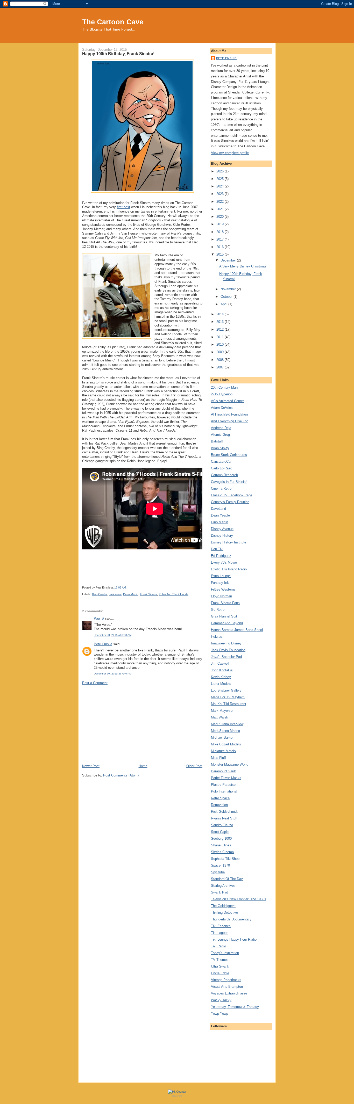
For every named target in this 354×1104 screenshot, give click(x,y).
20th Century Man (224, 387)
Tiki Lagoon (219, 933)
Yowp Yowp (219, 1013)
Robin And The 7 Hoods (173, 594)
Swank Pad (219, 892)
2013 (220, 322)
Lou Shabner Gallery (226, 690)
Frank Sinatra (148, 594)
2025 (220, 179)
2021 (220, 209)
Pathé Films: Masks (226, 778)
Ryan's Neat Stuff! (224, 818)
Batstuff (217, 441)
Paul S (99, 618)
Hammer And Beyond (227, 623)
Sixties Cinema (222, 852)
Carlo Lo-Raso (221, 468)
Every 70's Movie (224, 562)
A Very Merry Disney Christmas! (243, 266)
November (229, 289)
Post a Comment (95, 683)
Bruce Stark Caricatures (229, 455)
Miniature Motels (223, 751)
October (227, 297)
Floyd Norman (221, 596)
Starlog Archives (223, 886)
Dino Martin (219, 522)
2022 (220, 202)
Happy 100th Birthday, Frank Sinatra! (118, 53)
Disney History (222, 536)
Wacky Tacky (221, 1000)
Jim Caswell (220, 663)
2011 (220, 337)
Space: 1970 (220, 865)
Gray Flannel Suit (224, 616)
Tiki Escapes (221, 926)
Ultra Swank (220, 966)
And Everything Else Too (229, 421)
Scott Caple (220, 832)
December (229, 260)
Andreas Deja (221, 428)
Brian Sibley (220, 448)
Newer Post (91, 766)
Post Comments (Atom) (121, 775)
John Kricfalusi (222, 670)
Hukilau (216, 636)
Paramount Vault (223, 771)
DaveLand (218, 509)
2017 (220, 239)
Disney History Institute (228, 542)
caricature (115, 594)
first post (123, 207)
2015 (220, 254)
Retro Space (220, 798)
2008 (220, 360)
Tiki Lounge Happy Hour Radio (234, 939)
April (224, 304)
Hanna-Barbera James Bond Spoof (237, 630)
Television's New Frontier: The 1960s (238, 899)
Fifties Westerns (223, 589)
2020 (220, 217)
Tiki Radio (218, 946)
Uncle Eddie (220, 973)
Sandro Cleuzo (222, 825)
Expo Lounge (221, 576)
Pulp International (224, 791)
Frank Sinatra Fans (225, 603)
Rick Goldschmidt (224, 812)
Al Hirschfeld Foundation (229, 414)
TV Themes (220, 960)
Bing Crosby (99, 594)
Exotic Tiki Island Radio (229, 569)
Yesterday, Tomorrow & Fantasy (235, 1007)
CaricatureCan (221, 461)
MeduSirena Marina (225, 731)
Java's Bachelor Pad (226, 657)
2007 (220, 367)
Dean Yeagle (220, 515)
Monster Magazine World (229, 764)
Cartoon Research (224, 475)
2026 (220, 171)
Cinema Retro (221, 488)
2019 (220, 224)
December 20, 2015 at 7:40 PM (112, 673)
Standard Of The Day (227, 879)
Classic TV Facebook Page (231, 495)
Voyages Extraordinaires (229, 993)
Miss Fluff (218, 758)
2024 (220, 186)
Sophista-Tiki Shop (225, 859)
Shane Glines (221, 845)
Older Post (194, 766)
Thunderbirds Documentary (231, 919)
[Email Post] (127, 587)
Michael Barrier (222, 737)
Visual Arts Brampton (227, 987)
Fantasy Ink (220, 583)
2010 (220, 344)
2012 (220, 329)
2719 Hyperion (221, 394)
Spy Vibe (218, 872)
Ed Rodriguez (221, 556)
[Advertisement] (142, 724)
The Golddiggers (223, 906)
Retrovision (219, 805)
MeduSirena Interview (227, 724)
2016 (220, 247)
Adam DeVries (222, 408)
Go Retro (217, 610)
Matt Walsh (219, 717)
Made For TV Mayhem (228, 697)
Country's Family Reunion (230, 502)
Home (143, 766)
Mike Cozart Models (226, 744)
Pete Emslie (103, 644)
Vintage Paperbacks (226, 980)
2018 (220, 232)
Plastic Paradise (223, 785)
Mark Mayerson (222, 711)
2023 (220, 194)
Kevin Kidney (221, 677)
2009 (220, 352)
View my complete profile (230, 153)
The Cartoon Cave (112, 22)
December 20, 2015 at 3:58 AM (112, 635)
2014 (220, 314)
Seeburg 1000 (221, 838)
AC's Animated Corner (227, 401)
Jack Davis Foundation (228, 650)
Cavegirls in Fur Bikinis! (229, 482)
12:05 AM (120, 587)
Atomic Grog (220, 435)
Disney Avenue (222, 529)
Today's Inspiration (225, 953)
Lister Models (221, 684)
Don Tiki (217, 549)
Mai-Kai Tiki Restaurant (228, 704)
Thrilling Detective (224, 912)
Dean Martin (130, 594)
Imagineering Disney (226, 643)
